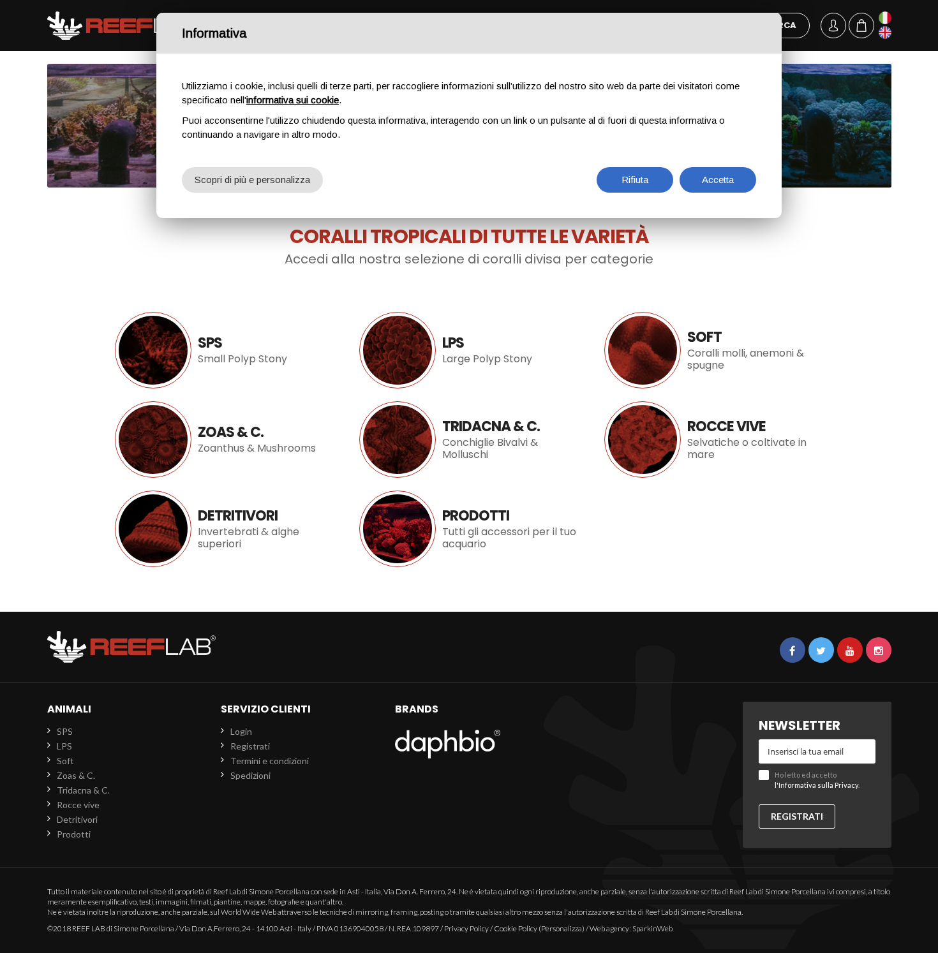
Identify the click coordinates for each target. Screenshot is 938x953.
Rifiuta (635, 179)
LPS (64, 746)
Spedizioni (250, 775)
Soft (713, 350)
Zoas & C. (224, 439)
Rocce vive (713, 439)
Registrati (250, 746)
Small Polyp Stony (224, 350)
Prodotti (468, 529)
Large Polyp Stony (468, 350)
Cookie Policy (515, 928)
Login (241, 731)
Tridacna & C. (468, 439)
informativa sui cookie (292, 99)
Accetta (718, 179)
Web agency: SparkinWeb (631, 928)
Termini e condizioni (269, 760)
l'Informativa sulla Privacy (816, 785)
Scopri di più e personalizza (252, 179)
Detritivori (224, 529)
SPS (65, 731)
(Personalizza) (561, 928)
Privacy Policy (466, 928)
